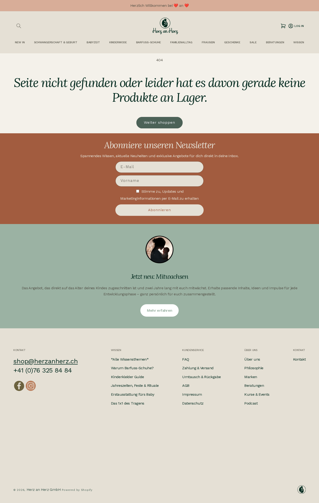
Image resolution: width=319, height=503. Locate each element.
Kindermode (118, 42)
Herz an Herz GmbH (44, 489)
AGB (185, 385)
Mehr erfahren (159, 310)
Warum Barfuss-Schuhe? (132, 368)
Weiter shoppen (159, 122)
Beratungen (254, 385)
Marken (250, 377)
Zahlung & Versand (197, 368)
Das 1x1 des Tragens (127, 403)
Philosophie (253, 368)
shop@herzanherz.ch (45, 361)
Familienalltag (181, 42)
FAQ (185, 359)
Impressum (192, 394)
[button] (18, 26)
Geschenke (232, 42)
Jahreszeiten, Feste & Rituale (135, 385)
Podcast (251, 403)
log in (296, 26)
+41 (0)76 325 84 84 (42, 370)
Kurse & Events (256, 394)
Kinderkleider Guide (127, 377)
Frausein (208, 42)
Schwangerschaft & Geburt (55, 42)
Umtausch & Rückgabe (201, 377)
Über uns (252, 359)
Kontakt (299, 359)
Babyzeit (93, 42)
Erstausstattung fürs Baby (132, 394)
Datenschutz (192, 403)
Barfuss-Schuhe (148, 42)
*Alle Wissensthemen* (130, 359)
